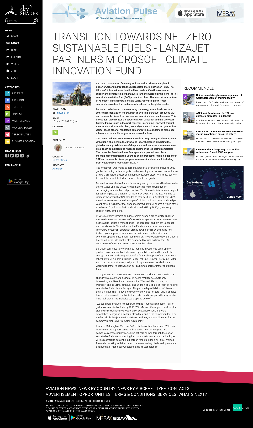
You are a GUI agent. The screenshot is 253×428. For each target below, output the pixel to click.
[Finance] (55, 132)
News (15, 43)
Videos (15, 64)
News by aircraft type (142, 388)
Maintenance (20, 120)
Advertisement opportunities (78, 394)
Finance (17, 113)
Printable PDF (63, 112)
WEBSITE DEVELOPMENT (216, 410)
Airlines (17, 93)
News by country (96, 388)
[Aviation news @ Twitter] (12, 156)
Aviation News (61, 388)
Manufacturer (21, 127)
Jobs (14, 70)
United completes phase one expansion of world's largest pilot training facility (219, 96)
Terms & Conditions (134, 394)
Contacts (178, 388)
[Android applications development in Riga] (213, 184)
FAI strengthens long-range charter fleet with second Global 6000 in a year (218, 151)
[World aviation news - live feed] (22, 156)
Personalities (21, 134)
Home (15, 36)
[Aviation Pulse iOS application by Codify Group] (57, 417)
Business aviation (23, 141)
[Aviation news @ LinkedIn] (17, 156)
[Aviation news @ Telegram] (27, 156)
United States (59, 160)
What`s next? (192, 394)
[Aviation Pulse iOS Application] (148, 12)
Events (16, 57)
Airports (17, 100)
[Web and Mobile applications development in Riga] (241, 407)
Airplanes (57, 168)
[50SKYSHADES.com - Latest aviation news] (21, 8)
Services (166, 394)
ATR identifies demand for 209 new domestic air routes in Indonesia (215, 114)
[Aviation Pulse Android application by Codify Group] (82, 417)
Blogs (15, 50)
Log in (15, 77)
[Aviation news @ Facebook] (7, 156)
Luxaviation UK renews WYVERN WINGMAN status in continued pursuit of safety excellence (220, 133)
